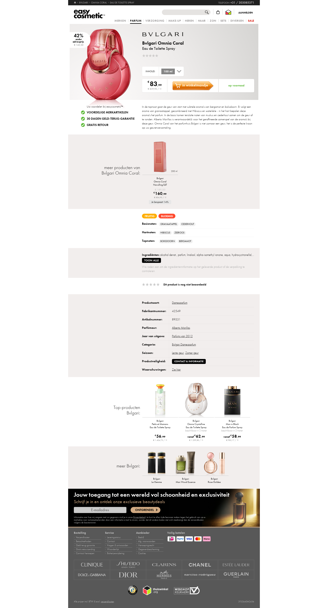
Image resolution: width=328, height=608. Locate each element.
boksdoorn (167, 241)
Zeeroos (179, 232)
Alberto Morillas (181, 328)
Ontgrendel (144, 510)
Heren (189, 20)
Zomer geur (192, 353)
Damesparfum (179, 302)
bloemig (167, 216)
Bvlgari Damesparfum (184, 344)
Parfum (135, 20)
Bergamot (185, 241)
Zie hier (176, 369)
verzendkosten (107, 601)
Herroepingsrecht (146, 545)
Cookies (142, 553)
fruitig (150, 216)
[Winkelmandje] (218, 12)
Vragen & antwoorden (117, 545)
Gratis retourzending (85, 549)
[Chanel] (200, 565)
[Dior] (128, 575)
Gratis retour (97, 125)
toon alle (151, 260)
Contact (111, 541)
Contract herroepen (85, 553)
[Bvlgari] (165, 34)
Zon (213, 20)
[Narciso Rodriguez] (200, 575)
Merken (120, 20)
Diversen (237, 20)
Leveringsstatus (113, 537)
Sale (251, 20)
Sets (223, 20)
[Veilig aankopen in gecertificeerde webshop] (186, 590)
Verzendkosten (83, 537)
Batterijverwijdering (115, 553)
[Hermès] (164, 575)
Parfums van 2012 (182, 336)
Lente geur (178, 353)
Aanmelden (245, 12)
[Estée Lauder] (236, 565)
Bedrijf (141, 537)
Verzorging (154, 20)
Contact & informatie (188, 361)
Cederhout (187, 224)
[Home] (75, 2)
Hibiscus (165, 232)
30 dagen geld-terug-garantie (111, 119)
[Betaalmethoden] (210, 538)
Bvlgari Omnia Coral (163, 43)
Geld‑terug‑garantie (85, 545)
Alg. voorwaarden (146, 541)
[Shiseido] (128, 565)
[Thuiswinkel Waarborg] (228, 12)
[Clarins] (164, 565)
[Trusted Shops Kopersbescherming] (132, 590)
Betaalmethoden (83, 541)
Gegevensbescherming (148, 549)
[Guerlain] (236, 575)
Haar (202, 20)
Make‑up (174, 20)
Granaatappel (168, 224)
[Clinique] (92, 565)
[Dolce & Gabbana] (92, 575)
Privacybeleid (139, 517)
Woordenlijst (113, 549)
